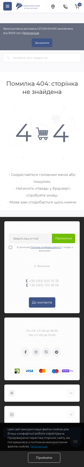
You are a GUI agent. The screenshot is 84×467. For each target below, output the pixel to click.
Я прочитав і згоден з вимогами (45, 249)
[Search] (8, 57)
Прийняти (44, 458)
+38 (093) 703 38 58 (44, 285)
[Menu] (7, 6)
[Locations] (53, 6)
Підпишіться (63, 238)
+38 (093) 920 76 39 (44, 281)
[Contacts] (65, 6)
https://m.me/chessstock (25, 352)
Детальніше (30, 33)
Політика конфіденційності (45, 247)
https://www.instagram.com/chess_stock (36, 352)
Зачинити (42, 42)
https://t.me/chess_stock (56, 352)
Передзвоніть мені (42, 290)
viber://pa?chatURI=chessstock (46, 352)
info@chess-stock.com (42, 361)
